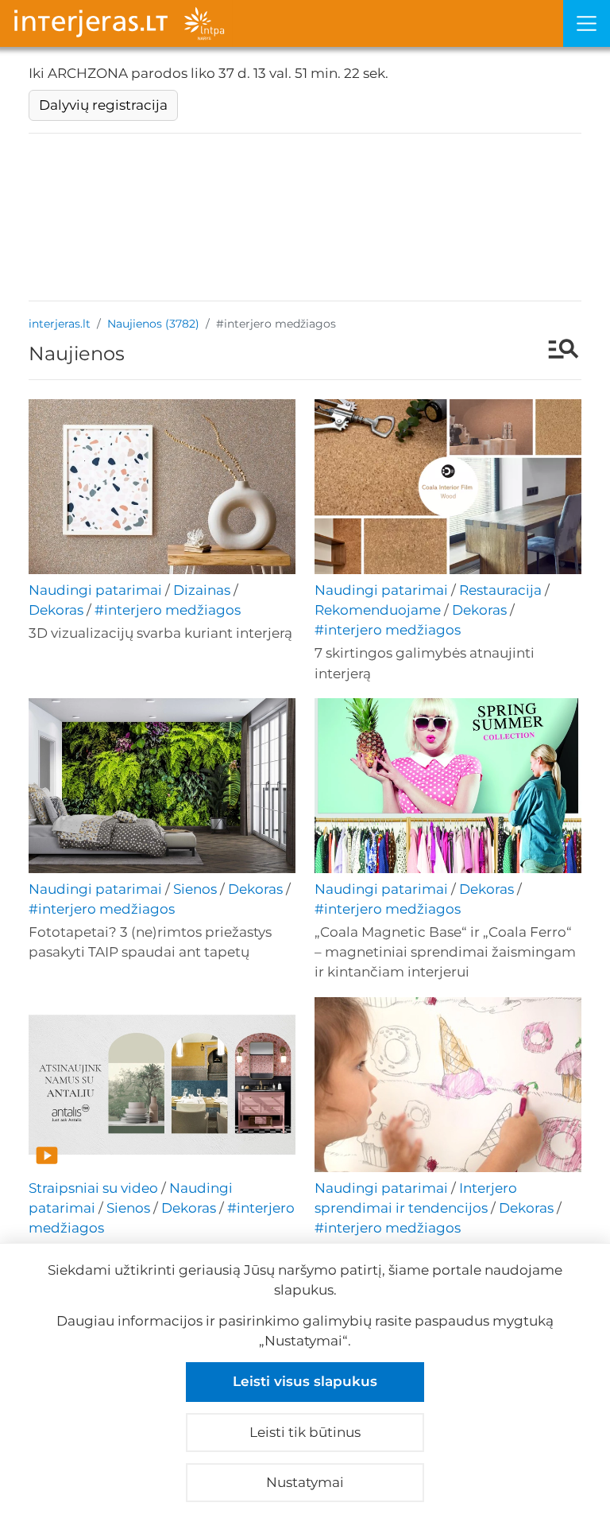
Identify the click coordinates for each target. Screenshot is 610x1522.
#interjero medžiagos (168, 610)
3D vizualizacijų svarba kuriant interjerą (160, 633)
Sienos (195, 889)
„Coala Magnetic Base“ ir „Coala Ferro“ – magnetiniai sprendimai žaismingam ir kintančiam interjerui (445, 952)
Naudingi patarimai (95, 590)
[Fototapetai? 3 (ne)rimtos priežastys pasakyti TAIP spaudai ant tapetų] (162, 785)
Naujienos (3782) (153, 323)
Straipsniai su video (93, 1188)
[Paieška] (555, 350)
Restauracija (500, 590)
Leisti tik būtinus (305, 1432)
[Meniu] (586, 23)
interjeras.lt (60, 323)
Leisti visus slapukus (305, 1381)
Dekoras (56, 610)
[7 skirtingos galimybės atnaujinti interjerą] (448, 486)
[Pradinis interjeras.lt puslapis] (281, 23)
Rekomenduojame (378, 610)
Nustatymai (305, 1482)
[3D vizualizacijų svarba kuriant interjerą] (162, 486)
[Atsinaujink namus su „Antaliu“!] (162, 1084)
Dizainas (201, 590)
